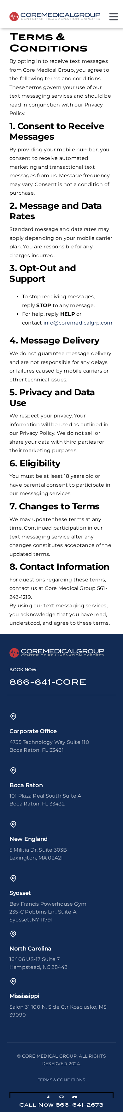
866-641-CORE (47, 682)
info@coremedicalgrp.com (78, 323)
